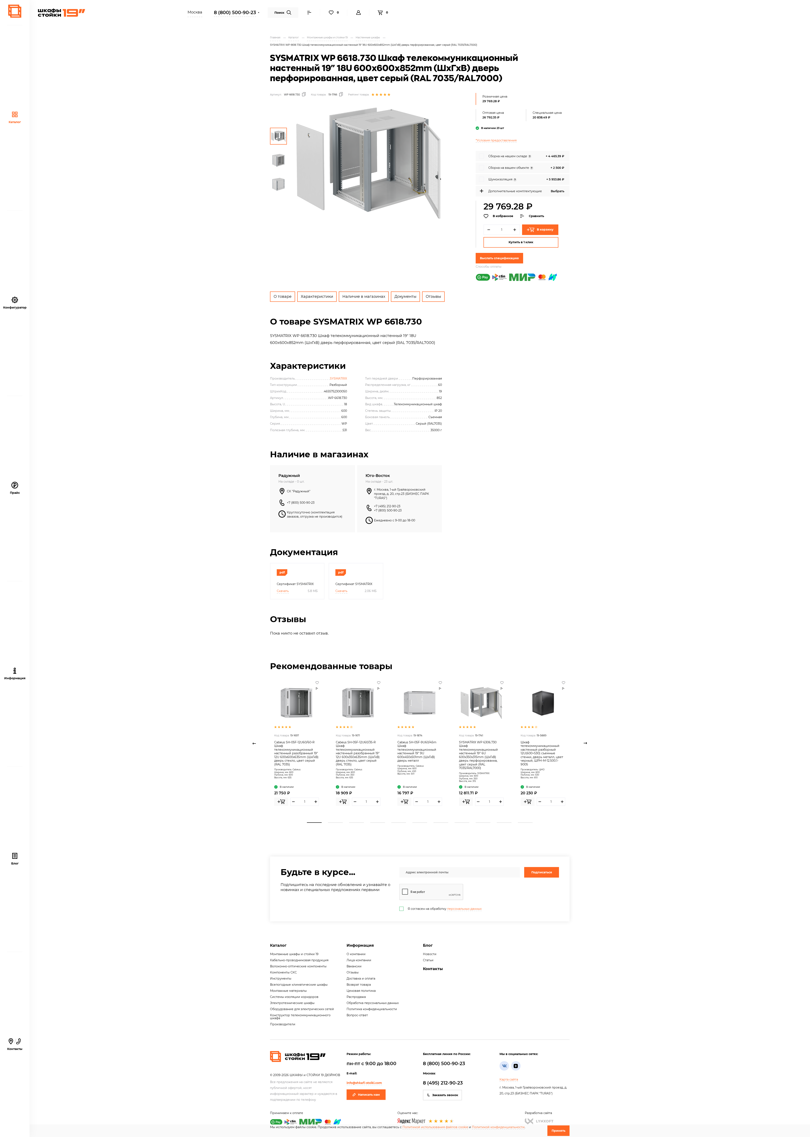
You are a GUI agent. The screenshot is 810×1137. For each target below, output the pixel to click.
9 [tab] (483, 822)
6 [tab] (419, 822)
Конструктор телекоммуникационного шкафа (300, 1016)
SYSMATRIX (338, 378)
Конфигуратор (15, 307)
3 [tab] (356, 822)
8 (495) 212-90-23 (443, 1083)
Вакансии (354, 966)
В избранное (503, 216)
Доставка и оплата (361, 978)
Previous (254, 743)
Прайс (15, 493)
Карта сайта (509, 1079)
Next (585, 743)
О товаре (283, 296)
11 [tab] (525, 822)
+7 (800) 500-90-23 (301, 503)
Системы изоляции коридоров (294, 997)
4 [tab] (377, 822)
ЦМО (542, 769)
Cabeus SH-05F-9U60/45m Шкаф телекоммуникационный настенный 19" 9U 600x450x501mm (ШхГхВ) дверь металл (416, 751)
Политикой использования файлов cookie (435, 1127)
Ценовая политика (361, 991)
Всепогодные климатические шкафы (299, 985)
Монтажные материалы (288, 991)
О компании (356, 954)
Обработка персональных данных (373, 1003)
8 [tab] (462, 822)
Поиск (279, 13)
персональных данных (464, 909)
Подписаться (541, 872)
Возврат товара (359, 985)
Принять (558, 1131)
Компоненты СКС (283, 972)
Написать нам (369, 1095)
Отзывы (433, 296)
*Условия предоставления (496, 140)
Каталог (15, 122)
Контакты (433, 969)
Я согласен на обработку (445, 909)
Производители (282, 1024)
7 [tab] (440, 822)
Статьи (428, 960)
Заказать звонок (445, 1095)
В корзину (545, 229)
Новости (429, 954)
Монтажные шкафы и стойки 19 (294, 954)
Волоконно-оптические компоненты (298, 966)
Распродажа (356, 997)
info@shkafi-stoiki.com (364, 1083)
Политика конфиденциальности (372, 1009)
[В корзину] (281, 801)
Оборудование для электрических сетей (302, 1009)
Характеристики (317, 296)
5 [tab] (398, 822)
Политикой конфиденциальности (498, 1127)
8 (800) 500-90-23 (235, 12)
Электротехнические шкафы (292, 1003)
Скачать (283, 591)
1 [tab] (314, 822)
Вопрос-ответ (357, 1015)
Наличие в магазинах (363, 296)
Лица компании (359, 960)
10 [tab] (504, 822)
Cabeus (297, 769)
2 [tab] (335, 822)
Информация (360, 945)
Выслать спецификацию (499, 258)
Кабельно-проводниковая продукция (299, 960)
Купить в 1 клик (521, 242)
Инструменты (280, 978)
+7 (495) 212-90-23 (387, 506)
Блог (15, 863)
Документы (405, 296)
